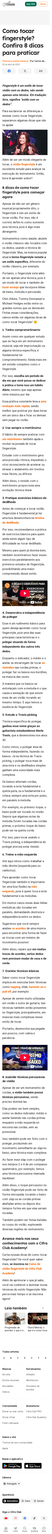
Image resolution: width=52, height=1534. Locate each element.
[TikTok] (34, 1518)
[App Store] (33, 1466)
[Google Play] (12, 1466)
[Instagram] (15, 1518)
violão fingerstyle (24, 164)
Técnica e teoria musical (15, 61)
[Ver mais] (43, 1308)
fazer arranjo (10, 287)
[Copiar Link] (41, 71)
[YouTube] (6, 1518)
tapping (15, 987)
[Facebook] (9, 71)
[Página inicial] (8, 4)
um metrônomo (12, 439)
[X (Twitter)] (25, 71)
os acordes (19, 928)
